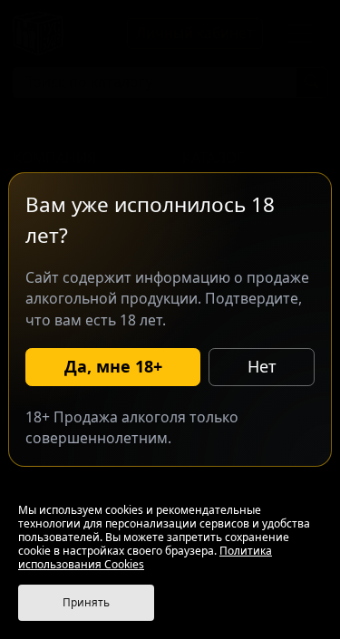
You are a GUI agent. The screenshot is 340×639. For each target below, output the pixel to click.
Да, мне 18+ (113, 366)
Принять (86, 602)
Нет (262, 366)
